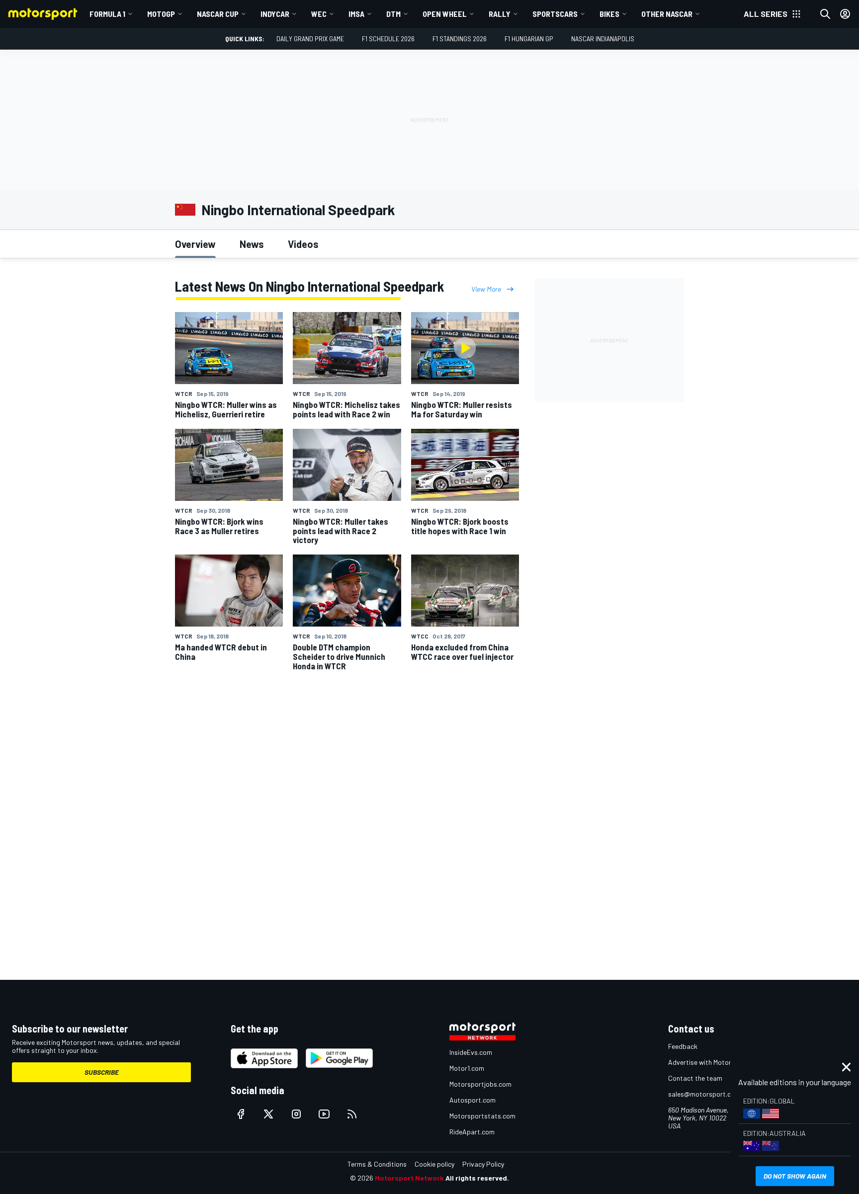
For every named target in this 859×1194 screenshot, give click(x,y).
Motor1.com (466, 1068)
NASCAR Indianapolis (602, 38)
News (252, 244)
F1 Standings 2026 (459, 38)
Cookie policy (434, 1164)
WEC (319, 13)
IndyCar (274, 13)
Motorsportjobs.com (480, 1084)
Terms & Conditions (377, 1164)
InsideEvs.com (470, 1052)
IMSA (356, 13)
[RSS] (352, 1114)
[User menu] (845, 14)
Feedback (682, 1046)
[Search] (825, 14)
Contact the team (695, 1078)
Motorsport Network (409, 1178)
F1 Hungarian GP (529, 38)
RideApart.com (472, 1131)
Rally (500, 13)
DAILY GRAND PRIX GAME (310, 38)
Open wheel (445, 13)
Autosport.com (472, 1100)
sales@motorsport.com (704, 1094)
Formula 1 (107, 13)
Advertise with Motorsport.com (715, 1062)
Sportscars (555, 13)
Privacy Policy (483, 1164)
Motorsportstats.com (482, 1116)
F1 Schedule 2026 (388, 38)
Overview (195, 244)
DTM (393, 13)
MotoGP (161, 13)
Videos (303, 244)
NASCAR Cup (218, 13)
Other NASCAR (666, 13)
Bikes (609, 13)
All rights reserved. (477, 1178)
